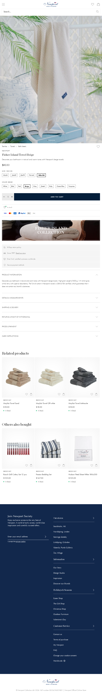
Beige (27, 186)
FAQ (55, 650)
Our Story (57, 567)
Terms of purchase (60, 639)
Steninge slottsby (60, 537)
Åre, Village (58, 553)
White (5, 186)
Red (19, 186)
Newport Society (22, 516)
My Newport (58, 645)
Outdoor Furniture (60, 614)
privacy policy (21, 542)
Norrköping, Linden (61, 531)
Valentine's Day (59, 619)
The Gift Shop (59, 603)
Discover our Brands (61, 583)
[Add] (98, 146)
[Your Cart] (98, 4)
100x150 (41, 175)
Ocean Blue (60, 186)
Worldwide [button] (57, 661)
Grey (35, 186)
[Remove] (4, 196)
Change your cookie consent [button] (64, 655)
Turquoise (72, 186)
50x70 (22, 175)
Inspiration (57, 578)
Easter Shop (58, 598)
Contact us (57, 634)
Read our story (21, 253)
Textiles (4, 146)
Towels (12, 146)
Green (43, 186)
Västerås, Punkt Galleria (63, 547)
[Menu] (3, 4)
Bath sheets (22, 146)
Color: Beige (7, 182)
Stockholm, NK (59, 526)
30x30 (5, 175)
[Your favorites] (92, 4)
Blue (12, 186)
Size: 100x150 (7, 171)
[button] (51, 274)
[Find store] (97, 11)
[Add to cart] (31, 394)
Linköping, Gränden (61, 542)
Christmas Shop (59, 609)
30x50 (14, 175)
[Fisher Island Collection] (51, 230)
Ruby (50, 186)
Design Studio (59, 573)
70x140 (31, 175)
